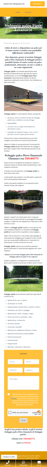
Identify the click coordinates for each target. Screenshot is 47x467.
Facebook (27, 443)
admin (16, 43)
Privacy (14, 398)
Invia (23, 420)
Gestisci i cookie (9, 457)
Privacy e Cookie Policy (27, 458)
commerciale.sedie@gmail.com (14, 4)
